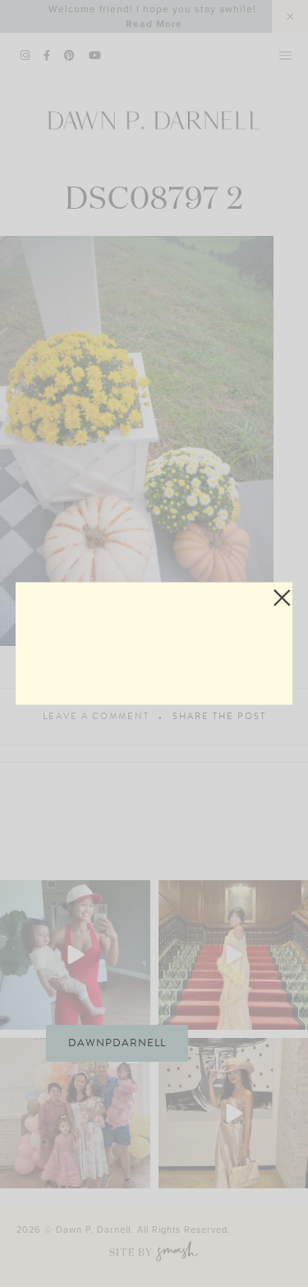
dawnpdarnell (117, 1043)
